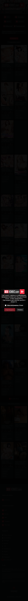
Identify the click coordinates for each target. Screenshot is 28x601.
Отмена (20, 310)
